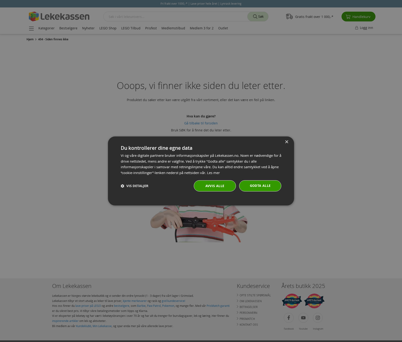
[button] (134, 186)
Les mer (213, 172)
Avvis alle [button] (214, 186)
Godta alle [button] (260, 185)
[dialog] (201, 171)
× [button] (286, 142)
